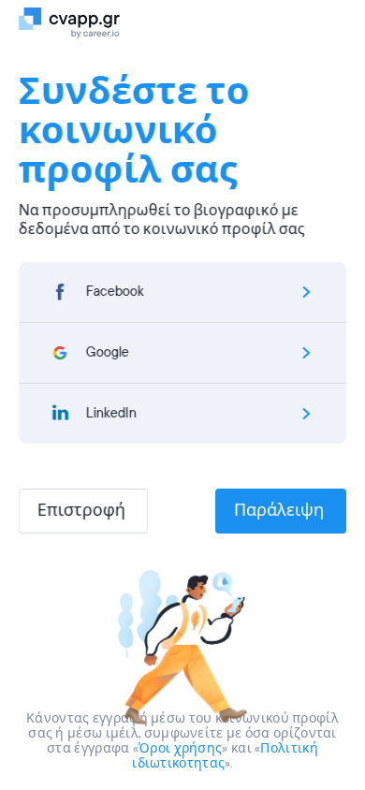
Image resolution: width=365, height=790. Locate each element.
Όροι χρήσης (180, 748)
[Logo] (77, 21)
